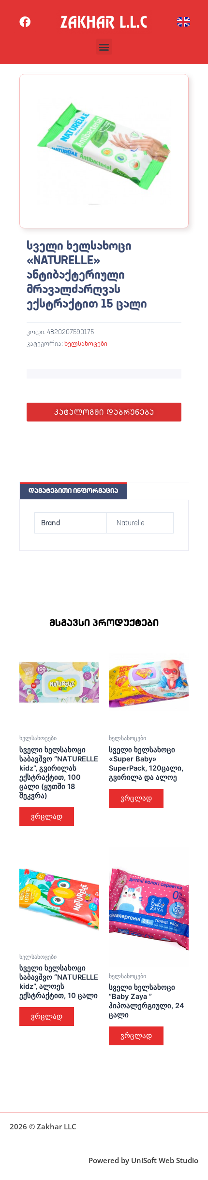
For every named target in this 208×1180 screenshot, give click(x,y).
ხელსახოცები (85, 343)
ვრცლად (46, 816)
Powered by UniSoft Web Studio (143, 1160)
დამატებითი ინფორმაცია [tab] (73, 490)
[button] (104, 47)
